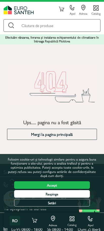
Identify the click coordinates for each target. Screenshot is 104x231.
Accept (52, 185)
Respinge (52, 193)
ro (15, 220)
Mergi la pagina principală (52, 134)
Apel (72, 13)
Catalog (95, 13)
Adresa (83, 13)
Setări (52, 202)
